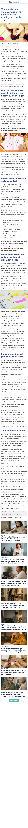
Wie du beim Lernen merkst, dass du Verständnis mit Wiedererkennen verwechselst (13, 672)
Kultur (3, 535)
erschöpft (13, 174)
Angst (21, 402)
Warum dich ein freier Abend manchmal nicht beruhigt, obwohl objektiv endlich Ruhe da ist (12, 605)
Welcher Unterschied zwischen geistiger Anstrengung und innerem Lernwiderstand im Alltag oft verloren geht (13, 650)
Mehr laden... (14, 700)
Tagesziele (14, 318)
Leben (7, 64)
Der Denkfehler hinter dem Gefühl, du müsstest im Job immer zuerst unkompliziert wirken (13, 561)
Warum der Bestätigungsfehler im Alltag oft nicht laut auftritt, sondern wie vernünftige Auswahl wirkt (14, 539)
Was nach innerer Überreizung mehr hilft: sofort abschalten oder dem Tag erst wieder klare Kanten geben (13, 628)
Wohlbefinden (4, 602)
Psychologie (4, 5)
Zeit (19, 281)
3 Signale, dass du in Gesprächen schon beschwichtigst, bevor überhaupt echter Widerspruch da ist (13, 694)
